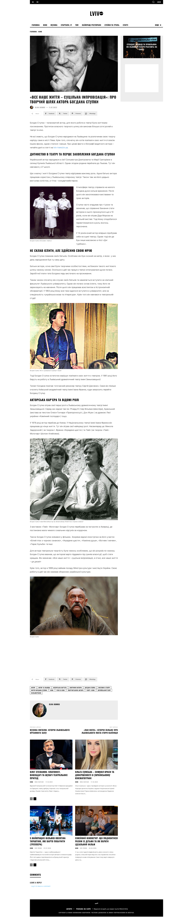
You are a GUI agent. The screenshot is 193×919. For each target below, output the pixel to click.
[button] (153, 2)
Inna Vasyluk (39, 782)
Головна (33, 31)
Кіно (40, 31)
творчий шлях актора (75, 690)
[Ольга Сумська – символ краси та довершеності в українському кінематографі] (96, 755)
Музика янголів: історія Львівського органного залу (50, 731)
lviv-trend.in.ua (60, 147)
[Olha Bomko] (32, 107)
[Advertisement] (74, 656)
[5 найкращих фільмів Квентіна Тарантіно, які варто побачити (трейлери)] (51, 821)
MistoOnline (123, 909)
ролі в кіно (61, 690)
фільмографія (36, 693)
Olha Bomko (40, 107)
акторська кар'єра (60, 687)
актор (33, 687)
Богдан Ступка (90, 687)
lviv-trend (38, 848)
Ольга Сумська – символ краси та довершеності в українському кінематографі (94, 775)
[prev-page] (31, 798)
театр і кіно (91, 690)
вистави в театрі (104, 687)
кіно (51, 690)
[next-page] (35, 798)
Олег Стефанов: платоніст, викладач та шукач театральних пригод (49, 775)
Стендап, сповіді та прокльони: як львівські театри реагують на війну (141, 47)
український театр (104, 690)
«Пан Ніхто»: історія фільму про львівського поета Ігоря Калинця (100, 731)
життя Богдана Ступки (39, 690)
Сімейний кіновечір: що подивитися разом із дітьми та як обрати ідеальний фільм (96, 841)
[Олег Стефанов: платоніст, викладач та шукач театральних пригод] (51, 755)
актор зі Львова (44, 687)
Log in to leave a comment (40, 886)
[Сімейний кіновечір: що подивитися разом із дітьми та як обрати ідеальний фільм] (96, 821)
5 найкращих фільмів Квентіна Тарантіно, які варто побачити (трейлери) (48, 841)
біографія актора (76, 687)
